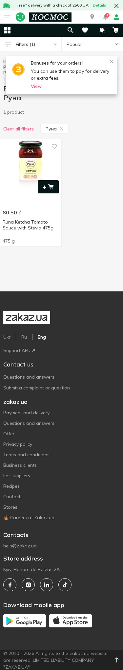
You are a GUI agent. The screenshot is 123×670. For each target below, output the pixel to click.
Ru (24, 337)
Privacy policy (17, 444)
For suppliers (16, 476)
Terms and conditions (26, 455)
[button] (92, 17)
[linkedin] (46, 584)
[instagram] (28, 584)
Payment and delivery (26, 413)
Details (99, 5)
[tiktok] (65, 584)
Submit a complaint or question (36, 388)
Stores (10, 507)
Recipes (11, 486)
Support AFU (17, 350)
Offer (8, 434)
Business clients (20, 465)
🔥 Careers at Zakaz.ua (28, 518)
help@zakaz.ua (20, 546)
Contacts (13, 497)
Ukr (6, 337)
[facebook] (9, 584)
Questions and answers (28, 377)
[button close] (116, 6)
